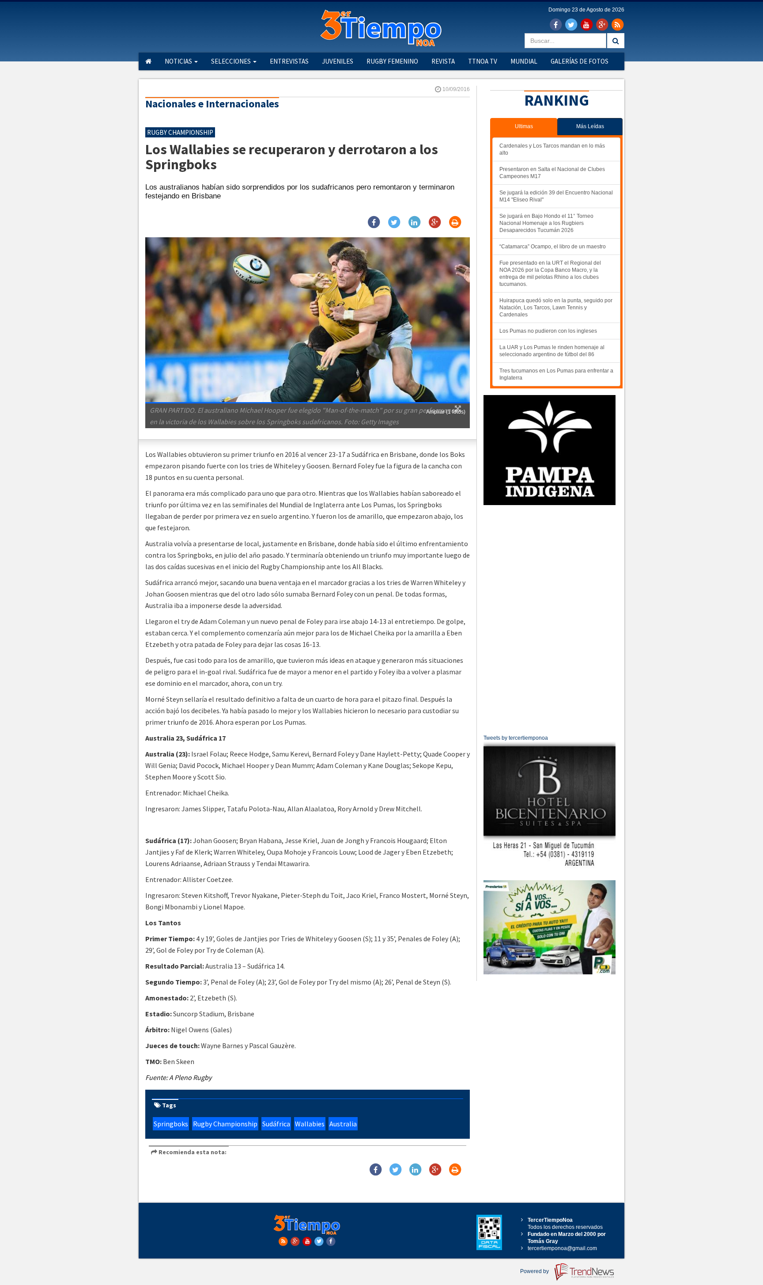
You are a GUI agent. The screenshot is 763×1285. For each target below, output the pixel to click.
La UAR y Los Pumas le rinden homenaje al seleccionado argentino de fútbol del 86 (551, 350)
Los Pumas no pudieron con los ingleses (548, 331)
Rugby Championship (225, 1123)
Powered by (535, 1271)
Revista (443, 61)
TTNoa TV (482, 61)
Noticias (179, 61)
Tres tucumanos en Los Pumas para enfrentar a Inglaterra (556, 374)
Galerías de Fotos (579, 61)
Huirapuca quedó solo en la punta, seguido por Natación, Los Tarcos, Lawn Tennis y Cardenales (555, 307)
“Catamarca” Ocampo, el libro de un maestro (552, 246)
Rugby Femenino (392, 61)
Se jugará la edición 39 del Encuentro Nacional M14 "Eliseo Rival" (556, 196)
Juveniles (337, 61)
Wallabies (310, 1123)
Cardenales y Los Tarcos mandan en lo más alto (552, 149)
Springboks (171, 1123)
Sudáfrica (276, 1123)
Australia (343, 1123)
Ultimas (524, 126)
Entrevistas (289, 61)
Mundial (523, 61)
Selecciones (231, 61)
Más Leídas (590, 126)
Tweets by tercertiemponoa (515, 738)
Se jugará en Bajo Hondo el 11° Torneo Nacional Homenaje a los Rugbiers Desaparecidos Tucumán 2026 (546, 223)
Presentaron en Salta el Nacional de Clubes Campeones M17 (552, 172)
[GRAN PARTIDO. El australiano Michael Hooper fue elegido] (307, 320)
